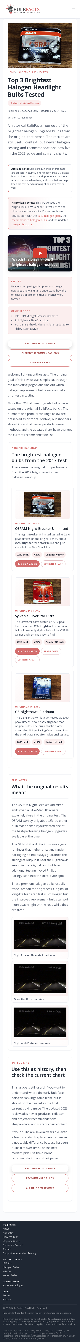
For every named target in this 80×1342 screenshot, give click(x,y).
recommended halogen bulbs (29, 220)
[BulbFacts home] (36, 9)
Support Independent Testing (19, 1253)
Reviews (43, 72)
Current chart (40, 362)
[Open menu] (73, 9)
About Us (8, 1233)
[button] (40, 45)
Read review (51, 651)
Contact (7, 1249)
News (6, 1228)
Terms (6, 1295)
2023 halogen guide (49, 215)
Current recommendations (40, 353)
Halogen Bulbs (26, 72)
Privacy (7, 1299)
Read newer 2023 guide (40, 343)
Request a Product (13, 1245)
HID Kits (7, 1271)
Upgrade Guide (11, 1241)
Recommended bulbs (40, 1178)
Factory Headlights (13, 1285)
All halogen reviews (40, 1188)
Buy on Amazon (27, 563)
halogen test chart (23, 224)
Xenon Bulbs (10, 1275)
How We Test (10, 1237)
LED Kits (7, 1263)
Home (11, 72)
